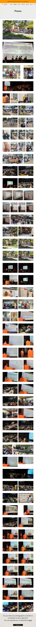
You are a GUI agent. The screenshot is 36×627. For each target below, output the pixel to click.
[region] (18, 1)
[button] (35, 4)
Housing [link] (23, 4)
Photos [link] (15, 4)
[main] (18, 11)
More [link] (31, 4)
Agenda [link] (27, 4)
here (30, 620)
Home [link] (11, 4)
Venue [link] (19, 4)
